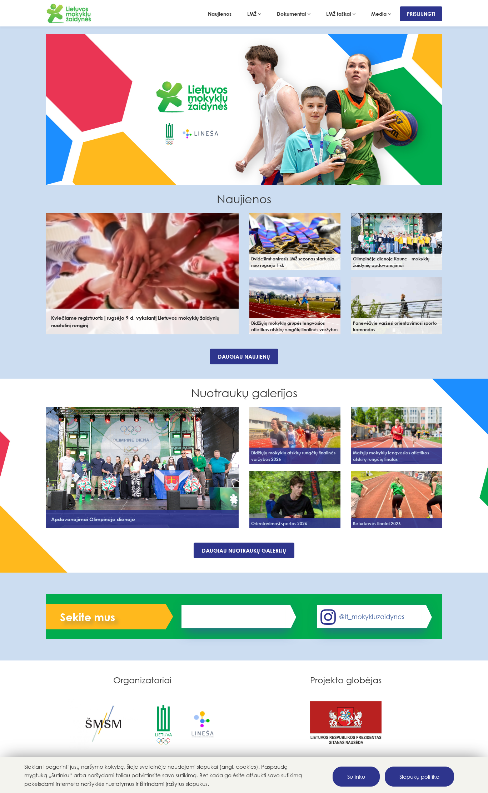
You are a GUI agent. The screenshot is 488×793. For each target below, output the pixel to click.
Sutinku (356, 776)
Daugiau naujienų (244, 356)
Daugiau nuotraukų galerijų (244, 550)
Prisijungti (421, 14)
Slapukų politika (419, 776)
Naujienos (219, 14)
